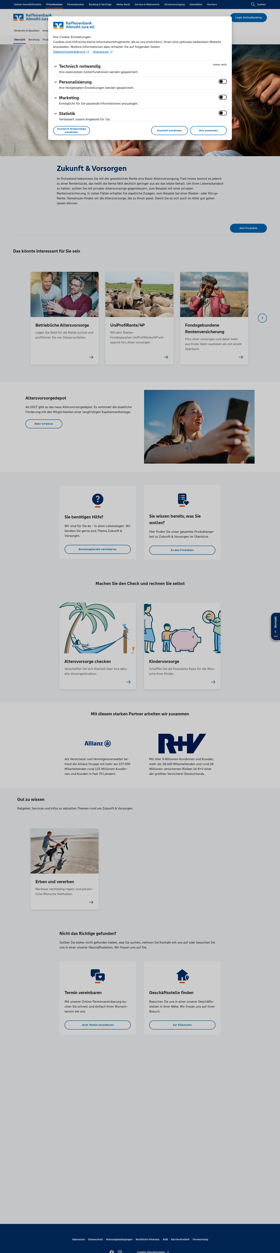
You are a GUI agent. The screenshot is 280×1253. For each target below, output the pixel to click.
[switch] (223, 81)
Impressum (100, 52)
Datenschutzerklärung (69, 52)
